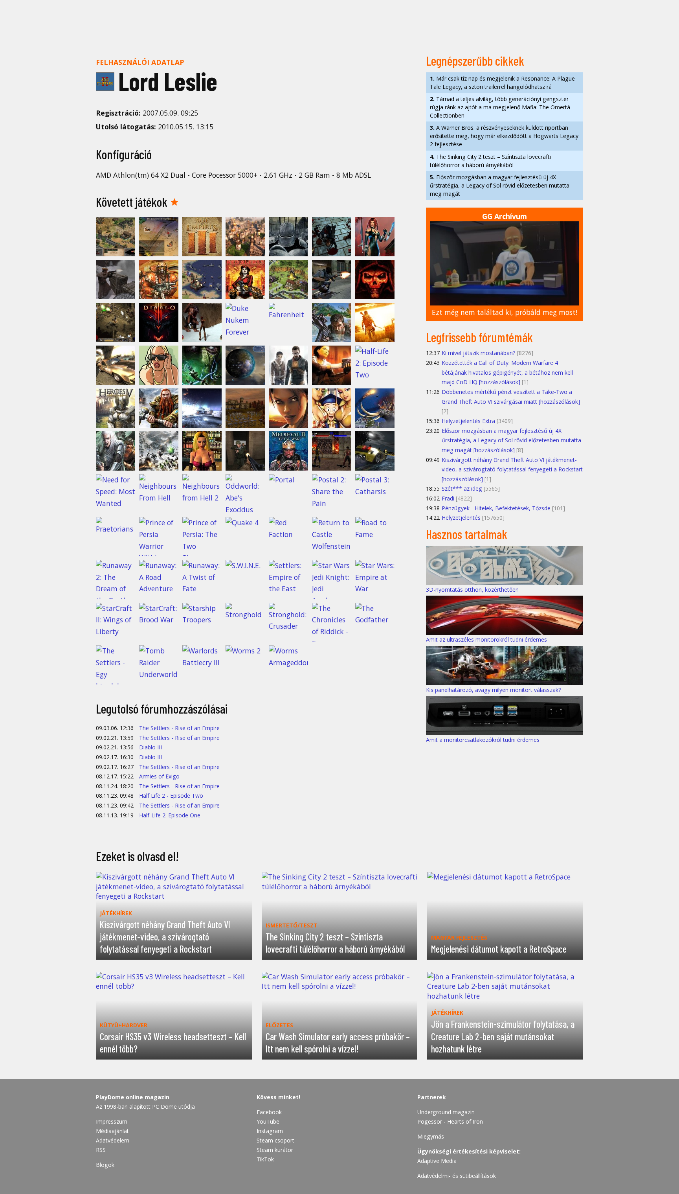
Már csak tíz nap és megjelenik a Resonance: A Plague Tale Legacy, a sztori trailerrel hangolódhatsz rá (502, 82)
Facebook (269, 1112)
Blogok (105, 1164)
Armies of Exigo (159, 776)
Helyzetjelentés (461, 517)
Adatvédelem (112, 1140)
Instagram (270, 1131)
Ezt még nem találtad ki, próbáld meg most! (504, 312)
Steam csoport (275, 1140)
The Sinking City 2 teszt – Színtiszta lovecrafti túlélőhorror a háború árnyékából (490, 161)
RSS (101, 1150)
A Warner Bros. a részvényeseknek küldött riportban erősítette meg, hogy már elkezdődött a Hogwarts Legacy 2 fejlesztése (504, 136)
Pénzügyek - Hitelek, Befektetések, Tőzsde (496, 508)
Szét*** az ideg (462, 488)
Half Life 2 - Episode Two (171, 795)
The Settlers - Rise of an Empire (179, 728)
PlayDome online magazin (132, 1097)
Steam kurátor (275, 1150)
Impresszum (111, 1121)
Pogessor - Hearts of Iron (450, 1121)
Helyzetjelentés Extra (468, 421)
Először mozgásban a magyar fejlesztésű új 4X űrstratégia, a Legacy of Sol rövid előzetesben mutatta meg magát (499, 185)
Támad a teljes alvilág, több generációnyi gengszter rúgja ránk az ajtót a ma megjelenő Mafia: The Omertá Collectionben (500, 107)
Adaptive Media (437, 1161)
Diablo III (150, 747)
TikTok (265, 1159)
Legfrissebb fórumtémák (479, 336)
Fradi (448, 498)
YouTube (268, 1121)
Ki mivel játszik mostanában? (479, 353)
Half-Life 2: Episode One (169, 815)
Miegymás (430, 1136)
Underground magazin (446, 1112)
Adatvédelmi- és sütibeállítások (456, 1175)
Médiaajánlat (112, 1131)
